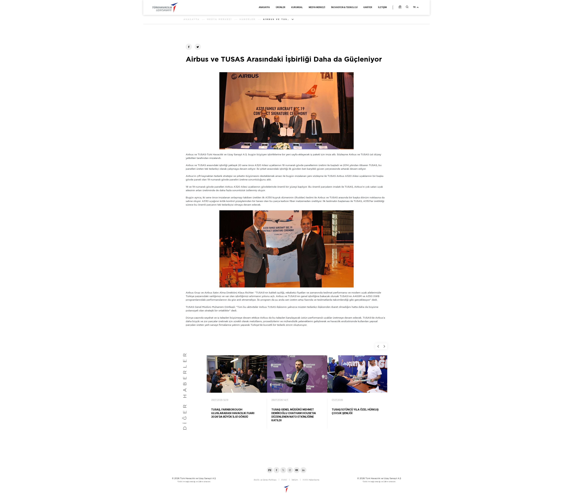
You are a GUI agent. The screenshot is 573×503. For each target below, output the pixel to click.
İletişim (295, 480)
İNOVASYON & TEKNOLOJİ (344, 7)
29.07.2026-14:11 (279, 400)
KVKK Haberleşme (311, 480)
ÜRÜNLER (280, 7)
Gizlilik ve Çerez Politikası (265, 480)
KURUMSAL (297, 7)
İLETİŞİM (382, 7)
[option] (237, 394)
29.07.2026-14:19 (219, 400)
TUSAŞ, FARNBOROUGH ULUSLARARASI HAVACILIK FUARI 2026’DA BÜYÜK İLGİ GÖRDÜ (232, 413)
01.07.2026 (337, 400)
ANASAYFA (264, 7)
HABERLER (247, 19)
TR (414, 7)
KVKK (284, 480)
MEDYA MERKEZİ (317, 7)
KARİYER (367, 7)
